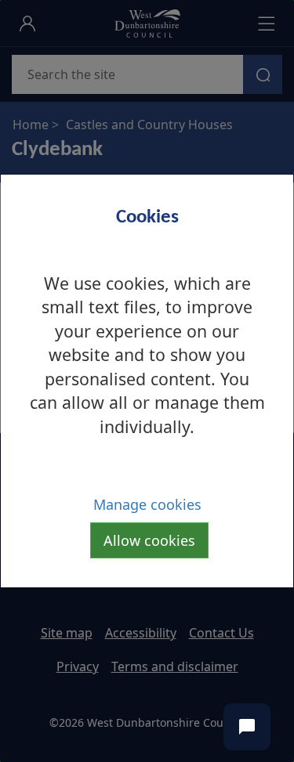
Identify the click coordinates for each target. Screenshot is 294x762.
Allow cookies (149, 540)
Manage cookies (147, 504)
